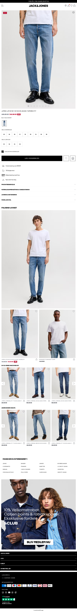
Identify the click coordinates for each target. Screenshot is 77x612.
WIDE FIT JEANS (62, 472)
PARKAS (5, 469)
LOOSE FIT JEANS (62, 466)
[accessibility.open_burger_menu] (2, 5)
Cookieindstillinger (38, 610)
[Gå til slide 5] (40, 106)
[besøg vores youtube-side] (9, 593)
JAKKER (41, 463)
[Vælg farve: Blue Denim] (4, 123)
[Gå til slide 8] (48, 106)
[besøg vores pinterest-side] (12, 593)
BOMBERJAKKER (62, 463)
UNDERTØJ (61, 469)
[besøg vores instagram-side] (6, 593)
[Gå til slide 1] (28, 106)
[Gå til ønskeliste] (71, 6)
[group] (13, 385)
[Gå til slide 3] (34, 106)
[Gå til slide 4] (37, 106)
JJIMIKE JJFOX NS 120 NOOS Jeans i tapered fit (19, 111)
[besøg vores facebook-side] (3, 593)
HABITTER (42, 466)
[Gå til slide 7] (45, 106)
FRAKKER (23, 466)
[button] (4, 134)
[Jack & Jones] (38, 6)
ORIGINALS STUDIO (8, 472)
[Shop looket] (73, 12)
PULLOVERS (24, 472)
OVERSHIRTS (6, 466)
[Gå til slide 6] (42, 106)
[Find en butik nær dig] (66, 6)
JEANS (4, 463)
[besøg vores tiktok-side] (16, 593)
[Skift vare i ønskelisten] (66, 158)
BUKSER (23, 463)
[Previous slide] (3, 383)
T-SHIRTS (41, 469)
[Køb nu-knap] (36, 360)
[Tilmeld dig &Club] (38, 514)
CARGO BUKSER (25, 469)
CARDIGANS (42, 472)
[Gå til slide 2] (31, 106)
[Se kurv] (74, 6)
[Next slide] (73, 383)
